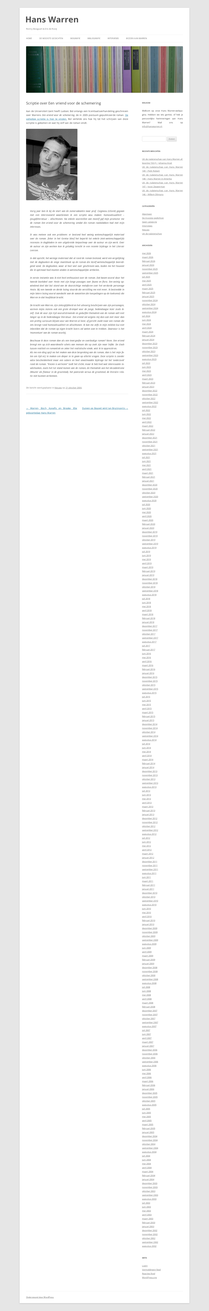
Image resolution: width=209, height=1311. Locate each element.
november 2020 (150, 488)
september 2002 (150, 1242)
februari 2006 (148, 1085)
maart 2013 (147, 806)
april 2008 (147, 998)
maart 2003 (147, 1218)
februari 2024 (148, 335)
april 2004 (147, 1167)
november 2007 (150, 1014)
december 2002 (149, 1230)
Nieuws (58, 387)
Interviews (113, 38)
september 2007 (150, 1022)
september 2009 (150, 940)
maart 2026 (147, 257)
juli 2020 (146, 504)
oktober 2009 (148, 936)
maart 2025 (147, 288)
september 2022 (150, 402)
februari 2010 (148, 920)
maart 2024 (147, 331)
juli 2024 (146, 316)
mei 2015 (146, 704)
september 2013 (150, 783)
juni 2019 (146, 555)
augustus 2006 (149, 1065)
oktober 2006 (148, 1057)
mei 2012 (146, 845)
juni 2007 (146, 1034)
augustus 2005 (149, 1104)
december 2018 (149, 579)
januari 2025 (148, 296)
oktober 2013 (148, 779)
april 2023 (147, 374)
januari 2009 (148, 963)
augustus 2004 (149, 1151)
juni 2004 (146, 1159)
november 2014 (150, 728)
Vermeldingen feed (151, 1269)
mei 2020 (146, 512)
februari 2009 (148, 959)
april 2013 (147, 802)
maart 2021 (147, 473)
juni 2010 (146, 908)
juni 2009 (146, 947)
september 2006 (150, 1061)
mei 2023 (146, 371)
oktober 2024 (148, 304)
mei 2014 (146, 751)
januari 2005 (148, 1132)
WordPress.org (149, 1277)
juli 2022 (146, 410)
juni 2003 (146, 1206)
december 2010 (149, 892)
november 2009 (150, 932)
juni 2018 (146, 602)
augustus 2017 (149, 641)
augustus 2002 (149, 1246)
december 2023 (149, 343)
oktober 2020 (148, 492)
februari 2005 (148, 1128)
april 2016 (147, 661)
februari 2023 (148, 382)
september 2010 (150, 900)
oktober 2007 (148, 1018)
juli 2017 (146, 645)
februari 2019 (148, 571)
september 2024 (150, 308)
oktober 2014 (148, 732)
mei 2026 (146, 253)
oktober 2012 (148, 826)
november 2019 (150, 535)
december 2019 (149, 531)
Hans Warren (52, 19)
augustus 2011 (149, 873)
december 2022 (149, 390)
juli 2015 (146, 696)
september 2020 (150, 496)
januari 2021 (148, 480)
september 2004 (150, 1148)
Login (145, 1265)
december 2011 (149, 861)
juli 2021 (146, 457)
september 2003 (150, 1195)
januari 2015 (148, 720)
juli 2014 (146, 743)
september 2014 (150, 735)
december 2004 (149, 1136)
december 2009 (149, 928)
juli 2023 (146, 363)
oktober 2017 (148, 633)
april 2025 (147, 284)
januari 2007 (148, 1045)
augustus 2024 (149, 312)
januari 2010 (148, 924)
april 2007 (147, 1038)
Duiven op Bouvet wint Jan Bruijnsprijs (105, 408)
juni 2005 (146, 1112)
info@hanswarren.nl (152, 126)
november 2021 (150, 441)
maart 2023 (147, 378)
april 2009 (147, 951)
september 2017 (150, 637)
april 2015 (147, 708)
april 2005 (147, 1120)
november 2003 (150, 1187)
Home (29, 38)
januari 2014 (148, 767)
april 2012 (147, 849)
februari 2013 (148, 810)
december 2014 (149, 724)
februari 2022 (148, 429)
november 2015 (150, 681)
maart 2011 (147, 881)
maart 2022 (147, 425)
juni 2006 (146, 1069)
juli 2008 (146, 987)
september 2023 (150, 355)
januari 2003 (148, 1226)
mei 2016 (146, 657)
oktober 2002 (148, 1238)
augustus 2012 (149, 834)
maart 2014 (147, 759)
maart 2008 (147, 1002)
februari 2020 (148, 524)
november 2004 (150, 1140)
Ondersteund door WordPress (40, 1297)
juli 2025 (146, 276)
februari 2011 (148, 885)
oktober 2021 (148, 445)
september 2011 (150, 869)
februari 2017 (148, 649)
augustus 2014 (149, 739)
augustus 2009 (149, 943)
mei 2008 (146, 994)
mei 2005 (146, 1116)
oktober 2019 (148, 539)
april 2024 (147, 327)
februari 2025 (148, 292)
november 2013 (150, 775)
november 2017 (150, 630)
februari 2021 (148, 476)
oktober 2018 (148, 586)
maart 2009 (147, 955)
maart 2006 (147, 1081)
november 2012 (150, 822)
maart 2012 (147, 853)
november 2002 (150, 1234)
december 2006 (149, 1049)
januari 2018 (148, 622)
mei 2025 (146, 280)
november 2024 (150, 300)
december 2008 (149, 967)
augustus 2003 (149, 1199)
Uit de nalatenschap (152, 233)
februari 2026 (148, 261)
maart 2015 (147, 712)
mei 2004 (146, 1163)
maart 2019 (147, 567)
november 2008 (150, 971)
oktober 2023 (148, 351)
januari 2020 (148, 527)
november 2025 (150, 268)
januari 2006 (148, 1089)
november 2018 (150, 582)
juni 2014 (146, 747)
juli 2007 (146, 1030)
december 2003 (149, 1183)
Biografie (75, 38)
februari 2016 (148, 669)
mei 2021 (146, 465)
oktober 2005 (148, 1100)
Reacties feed (148, 1273)
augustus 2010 (149, 904)
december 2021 (149, 437)
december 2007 (149, 1010)
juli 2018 (146, 598)
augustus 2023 (149, 359)
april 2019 (147, 563)
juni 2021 (146, 461)
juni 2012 (146, 841)
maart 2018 (147, 614)
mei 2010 (146, 912)
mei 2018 (146, 606)
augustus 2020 (149, 500)
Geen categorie (149, 221)
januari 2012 (148, 857)
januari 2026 (148, 265)
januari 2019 (148, 575)
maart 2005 (147, 1124)
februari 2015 (148, 716)
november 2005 (150, 1096)
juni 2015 (146, 700)
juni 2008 (146, 991)
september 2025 (150, 272)
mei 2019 (146, 559)
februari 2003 (148, 1222)
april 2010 (147, 916)
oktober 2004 (148, 1144)
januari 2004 (148, 1179)
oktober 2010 (148, 896)
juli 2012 (146, 838)
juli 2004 (146, 1155)
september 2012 (150, 830)
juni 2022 (146, 414)
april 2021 (147, 469)
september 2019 (150, 543)
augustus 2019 (149, 547)
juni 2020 (146, 508)
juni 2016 (146, 653)
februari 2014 (148, 763)
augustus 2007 (149, 1026)
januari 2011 (148, 889)
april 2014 (147, 755)
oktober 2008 (148, 975)
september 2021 (150, 449)
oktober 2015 (148, 684)
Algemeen (147, 214)
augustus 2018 (149, 594)
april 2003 (147, 1214)
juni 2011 (146, 877)
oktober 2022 (148, 398)
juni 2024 (146, 320)
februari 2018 (148, 618)
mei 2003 (146, 1210)
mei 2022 (146, 418)
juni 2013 (146, 794)
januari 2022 (148, 433)
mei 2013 (146, 798)
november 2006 (150, 1053)
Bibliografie (94, 38)
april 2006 (147, 1077)
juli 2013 (146, 790)
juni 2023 (146, 367)
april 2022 (147, 422)
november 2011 (150, 865)
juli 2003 (146, 1202)
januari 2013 (148, 814)
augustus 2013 (149, 786)
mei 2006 (146, 1073)
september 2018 (150, 590)
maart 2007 (147, 1042)
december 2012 (149, 818)
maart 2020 (147, 520)
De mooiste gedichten (51, 38)
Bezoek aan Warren (136, 38)
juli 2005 (146, 1108)
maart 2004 (147, 1171)
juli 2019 (146, 551)
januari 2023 (148, 386)
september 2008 (150, 979)
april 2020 (147, 516)
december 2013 (149, 771)
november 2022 (150, 394)
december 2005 (149, 1093)
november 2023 (150, 347)
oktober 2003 (148, 1191)
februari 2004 (148, 1175)
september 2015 (150, 688)
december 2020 (149, 484)
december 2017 (149, 626)
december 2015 (149, 677)
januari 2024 (148, 339)
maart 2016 (147, 665)
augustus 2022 (149, 406)
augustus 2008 (149, 983)
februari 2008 (148, 1006)
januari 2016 (148, 673)
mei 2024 (146, 323)
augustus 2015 (149, 692)
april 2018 (147, 610)
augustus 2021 (149, 453)
